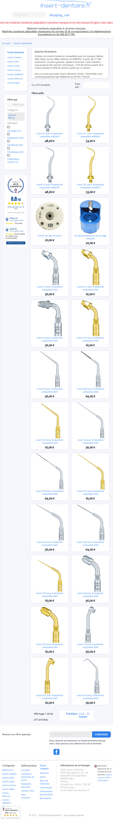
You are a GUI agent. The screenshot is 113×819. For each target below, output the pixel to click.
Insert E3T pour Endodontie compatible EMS (49, 441)
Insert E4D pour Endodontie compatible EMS (49, 492)
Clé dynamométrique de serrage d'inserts (90, 237)
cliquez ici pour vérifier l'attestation (105, 777)
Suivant (84, 717)
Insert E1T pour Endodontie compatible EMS (90, 288)
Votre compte (44, 767)
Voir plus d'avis (16, 243)
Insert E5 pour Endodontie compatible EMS (50, 543)
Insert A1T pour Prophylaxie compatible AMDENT (90, 135)
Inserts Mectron (15, 78)
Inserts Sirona (14, 70)
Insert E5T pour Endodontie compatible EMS (49, 595)
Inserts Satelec (14, 57)
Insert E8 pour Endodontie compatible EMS (90, 595)
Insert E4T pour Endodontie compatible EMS (90, 492)
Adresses (44, 773)
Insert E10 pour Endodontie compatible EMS (90, 697)
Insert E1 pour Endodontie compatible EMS (50, 288)
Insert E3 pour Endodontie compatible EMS (50, 390)
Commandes (46, 787)
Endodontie (15, 137)
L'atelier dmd (27, 790)
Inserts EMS (13, 61)
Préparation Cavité (13, 160)
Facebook (56, 752)
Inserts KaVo (13, 65)
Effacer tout (16, 104)
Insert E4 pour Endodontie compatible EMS (90, 441)
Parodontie (15, 144)
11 (88, 713)
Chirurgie (14, 130)
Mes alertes (45, 798)
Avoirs (43, 776)
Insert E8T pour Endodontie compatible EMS (49, 646)
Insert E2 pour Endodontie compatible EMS (50, 339)
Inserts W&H (13, 82)
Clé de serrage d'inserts (49, 235)
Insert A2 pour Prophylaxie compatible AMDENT (50, 186)
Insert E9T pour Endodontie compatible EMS (49, 697)
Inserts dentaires (15, 52)
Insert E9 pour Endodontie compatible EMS (90, 646)
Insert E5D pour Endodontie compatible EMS (90, 543)
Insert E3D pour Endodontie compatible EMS (90, 390)
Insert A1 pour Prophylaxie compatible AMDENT (50, 135)
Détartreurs (8, 770)
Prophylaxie (15, 151)
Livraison (25, 770)
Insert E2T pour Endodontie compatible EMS (90, 339)
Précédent (70, 714)
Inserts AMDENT (15, 74)
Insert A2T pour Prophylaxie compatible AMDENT (90, 186)
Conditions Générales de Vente (27, 776)
